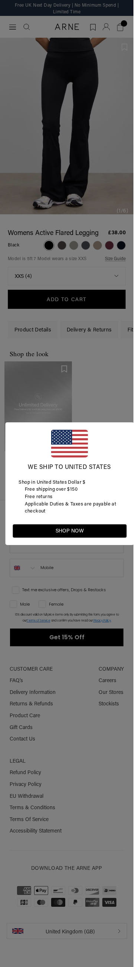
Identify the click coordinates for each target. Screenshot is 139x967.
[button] (120, 530)
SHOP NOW (70, 531)
